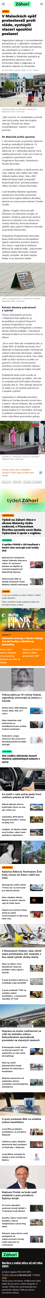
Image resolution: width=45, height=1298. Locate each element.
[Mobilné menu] (3, 4)
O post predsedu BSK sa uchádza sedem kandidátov (21, 1121)
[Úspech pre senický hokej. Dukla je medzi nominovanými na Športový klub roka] (36, 914)
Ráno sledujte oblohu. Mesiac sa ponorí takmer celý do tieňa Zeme (14, 900)
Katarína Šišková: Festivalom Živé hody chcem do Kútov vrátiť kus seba (22, 874)
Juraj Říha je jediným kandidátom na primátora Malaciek (14, 1132)
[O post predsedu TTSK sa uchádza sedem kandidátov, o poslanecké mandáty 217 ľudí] (36, 994)
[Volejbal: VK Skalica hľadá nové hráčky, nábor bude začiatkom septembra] (36, 832)
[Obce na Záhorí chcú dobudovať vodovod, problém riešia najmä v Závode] (36, 968)
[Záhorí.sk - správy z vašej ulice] (22, 4)
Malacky (6, 482)
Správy (6, 11)
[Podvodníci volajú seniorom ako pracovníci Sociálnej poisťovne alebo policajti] (36, 740)
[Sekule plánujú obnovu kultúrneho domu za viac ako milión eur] (36, 807)
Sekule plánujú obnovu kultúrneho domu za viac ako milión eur (14, 807)
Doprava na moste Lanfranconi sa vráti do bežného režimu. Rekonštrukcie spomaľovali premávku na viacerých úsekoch (21, 1036)
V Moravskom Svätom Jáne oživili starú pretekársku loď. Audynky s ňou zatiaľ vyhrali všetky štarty (21, 953)
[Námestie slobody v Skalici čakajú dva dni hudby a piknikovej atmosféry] (22, 619)
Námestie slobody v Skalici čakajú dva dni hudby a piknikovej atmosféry (22, 641)
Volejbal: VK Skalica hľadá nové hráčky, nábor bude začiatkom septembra (14, 832)
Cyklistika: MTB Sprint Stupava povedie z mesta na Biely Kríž (14, 820)
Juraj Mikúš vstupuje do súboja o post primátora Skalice (13, 1157)
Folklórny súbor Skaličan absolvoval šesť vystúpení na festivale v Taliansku (14, 1144)
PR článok (7, 540)
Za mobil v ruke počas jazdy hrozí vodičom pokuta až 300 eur (21, 796)
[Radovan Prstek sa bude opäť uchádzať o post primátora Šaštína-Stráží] (22, 1177)
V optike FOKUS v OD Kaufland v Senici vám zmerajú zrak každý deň (21, 547)
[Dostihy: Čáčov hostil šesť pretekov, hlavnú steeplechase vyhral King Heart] (36, 1222)
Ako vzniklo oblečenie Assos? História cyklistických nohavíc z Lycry (21, 758)
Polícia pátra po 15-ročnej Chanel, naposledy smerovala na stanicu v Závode (22, 697)
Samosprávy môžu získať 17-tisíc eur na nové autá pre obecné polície (14, 888)
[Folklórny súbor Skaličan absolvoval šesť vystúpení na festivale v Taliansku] (36, 1144)
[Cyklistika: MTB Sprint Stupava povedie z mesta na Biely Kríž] (36, 819)
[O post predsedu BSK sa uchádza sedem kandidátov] (22, 1104)
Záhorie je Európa (32, 482)
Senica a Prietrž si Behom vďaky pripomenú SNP (16, 652)
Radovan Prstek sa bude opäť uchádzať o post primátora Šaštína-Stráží (19, 1195)
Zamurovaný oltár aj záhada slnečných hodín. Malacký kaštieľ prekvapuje (15, 582)
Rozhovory (7, 867)
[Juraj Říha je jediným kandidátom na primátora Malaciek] (36, 1132)
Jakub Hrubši (19, 70)
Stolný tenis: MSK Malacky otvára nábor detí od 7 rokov (14, 711)
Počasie (6, 591)
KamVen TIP (6, 635)
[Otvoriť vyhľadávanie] (41, 4)
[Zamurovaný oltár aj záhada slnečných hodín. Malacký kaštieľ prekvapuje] (36, 581)
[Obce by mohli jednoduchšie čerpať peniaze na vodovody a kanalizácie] (36, 1067)
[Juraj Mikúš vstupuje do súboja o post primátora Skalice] (36, 1157)
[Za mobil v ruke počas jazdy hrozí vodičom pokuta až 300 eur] (22, 779)
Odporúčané (8, 515)
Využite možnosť (17, 1275)
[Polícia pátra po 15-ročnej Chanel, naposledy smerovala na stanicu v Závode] (22, 679)
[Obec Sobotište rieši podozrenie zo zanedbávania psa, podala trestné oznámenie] (36, 724)
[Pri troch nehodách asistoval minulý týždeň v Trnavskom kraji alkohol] (36, 1208)
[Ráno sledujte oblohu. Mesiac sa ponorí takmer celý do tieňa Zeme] (36, 900)
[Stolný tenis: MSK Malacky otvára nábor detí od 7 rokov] (36, 710)
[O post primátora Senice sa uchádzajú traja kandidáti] (36, 981)
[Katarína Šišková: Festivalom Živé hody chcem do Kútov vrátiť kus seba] (22, 852)
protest (17, 482)
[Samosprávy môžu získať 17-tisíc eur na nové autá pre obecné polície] (36, 887)
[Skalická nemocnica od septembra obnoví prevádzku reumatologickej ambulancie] (36, 1082)
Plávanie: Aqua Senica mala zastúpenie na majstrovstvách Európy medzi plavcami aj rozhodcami (15, 1239)
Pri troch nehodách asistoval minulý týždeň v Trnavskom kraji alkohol (14, 1208)
